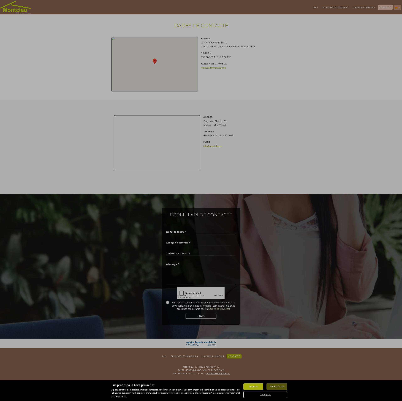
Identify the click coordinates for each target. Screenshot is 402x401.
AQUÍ (134, 392)
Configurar (265, 394)
